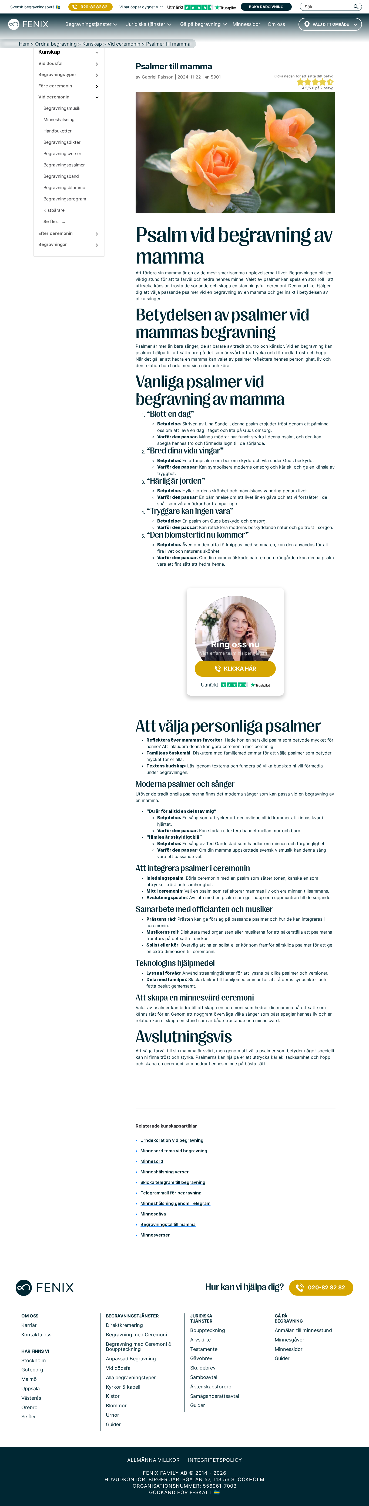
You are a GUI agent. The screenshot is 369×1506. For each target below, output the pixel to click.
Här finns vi (35, 1351)
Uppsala (30, 1388)
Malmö (29, 1379)
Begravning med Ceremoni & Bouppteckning (139, 1346)
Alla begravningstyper (131, 1377)
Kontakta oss (36, 1334)
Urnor (112, 1415)
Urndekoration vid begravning (171, 1140)
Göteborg (32, 1369)
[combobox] (330, 24)
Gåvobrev (201, 1358)
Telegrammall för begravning (171, 1193)
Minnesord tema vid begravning (173, 1150)
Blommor (116, 1405)
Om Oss (29, 1316)
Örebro (29, 1407)
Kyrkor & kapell (123, 1387)
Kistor (113, 1396)
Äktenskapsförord (211, 1386)
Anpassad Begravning (131, 1358)
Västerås (31, 1398)
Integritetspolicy (215, 1460)
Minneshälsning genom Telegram (175, 1203)
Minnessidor (289, 1349)
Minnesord (151, 1161)
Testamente (203, 1349)
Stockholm (33, 1360)
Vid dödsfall (119, 1368)
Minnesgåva (153, 1214)
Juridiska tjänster (201, 1318)
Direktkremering (124, 1325)
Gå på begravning (289, 1318)
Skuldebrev (203, 1368)
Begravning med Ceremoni (136, 1334)
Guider (113, 1424)
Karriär (29, 1325)
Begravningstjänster (132, 1316)
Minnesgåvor (289, 1340)
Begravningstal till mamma (168, 1224)
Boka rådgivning (266, 7)
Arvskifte (200, 1340)
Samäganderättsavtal (214, 1396)
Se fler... (30, 1416)
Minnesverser (155, 1235)
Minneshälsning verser (164, 1171)
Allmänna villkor (153, 1460)
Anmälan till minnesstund (303, 1330)
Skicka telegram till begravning (172, 1182)
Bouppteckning (207, 1330)
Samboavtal (203, 1377)
